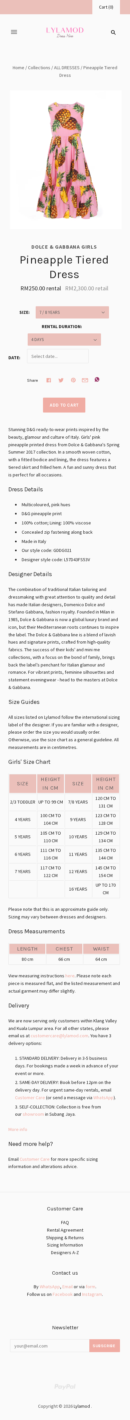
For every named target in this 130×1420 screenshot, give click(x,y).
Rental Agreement (65, 1230)
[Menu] (14, 32)
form (90, 1287)
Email (67, 1287)
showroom (33, 1114)
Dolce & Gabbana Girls (64, 246)
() (106, 7)
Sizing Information (65, 1245)
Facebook (63, 1294)
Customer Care (30, 1098)
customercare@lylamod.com (59, 1036)
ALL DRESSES (67, 68)
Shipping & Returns (65, 1238)
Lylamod (82, 1406)
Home (18, 68)
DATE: (14, 357)
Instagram (92, 1294)
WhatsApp (103, 1098)
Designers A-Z (65, 1252)
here (70, 976)
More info (17, 1129)
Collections (39, 68)
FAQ (65, 1222)
